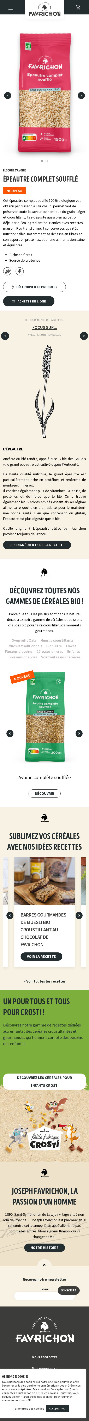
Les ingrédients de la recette (44, 320)
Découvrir (44, 793)
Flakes (71, 646)
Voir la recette (41, 956)
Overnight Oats (24, 640)
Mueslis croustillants (57, 640)
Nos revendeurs (44, 1368)
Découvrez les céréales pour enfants (44, 1081)
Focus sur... (44, 327)
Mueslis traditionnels (25, 646)
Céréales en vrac (49, 651)
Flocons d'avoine (18, 651)
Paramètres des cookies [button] (28, 1408)
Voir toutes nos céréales (61, 657)
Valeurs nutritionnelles (44, 335)
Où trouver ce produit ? (36, 287)
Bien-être (54, 646)
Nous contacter (44, 1356)
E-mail (44, 1289)
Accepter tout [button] (57, 1408)
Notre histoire (45, 1247)
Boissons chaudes (22, 657)
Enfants (73, 651)
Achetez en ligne (31, 301)
